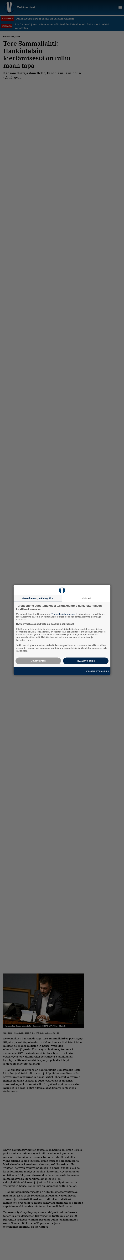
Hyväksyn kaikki (86, 660)
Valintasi (86, 598)
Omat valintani (38, 660)
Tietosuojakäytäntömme (96, 671)
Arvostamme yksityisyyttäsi (37, 598)
